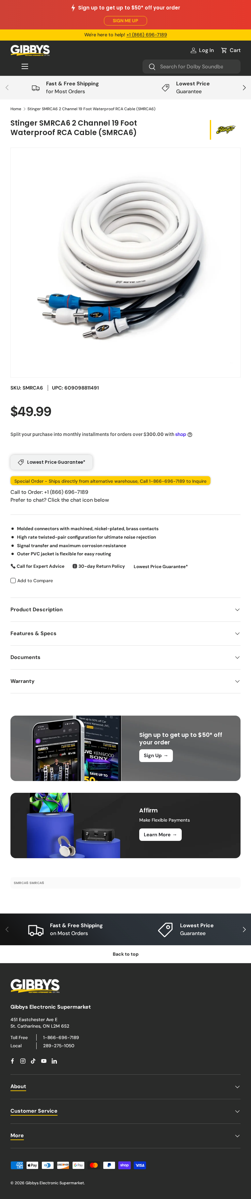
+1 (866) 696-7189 (146, 35)
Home (15, 109)
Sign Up (156, 755)
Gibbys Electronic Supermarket (54, 1183)
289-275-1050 (58, 1046)
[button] (230, 50)
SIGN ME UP (125, 21)
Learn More (160, 834)
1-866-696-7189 (61, 1037)
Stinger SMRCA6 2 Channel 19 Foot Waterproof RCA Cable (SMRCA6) (91, 109)
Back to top (126, 954)
